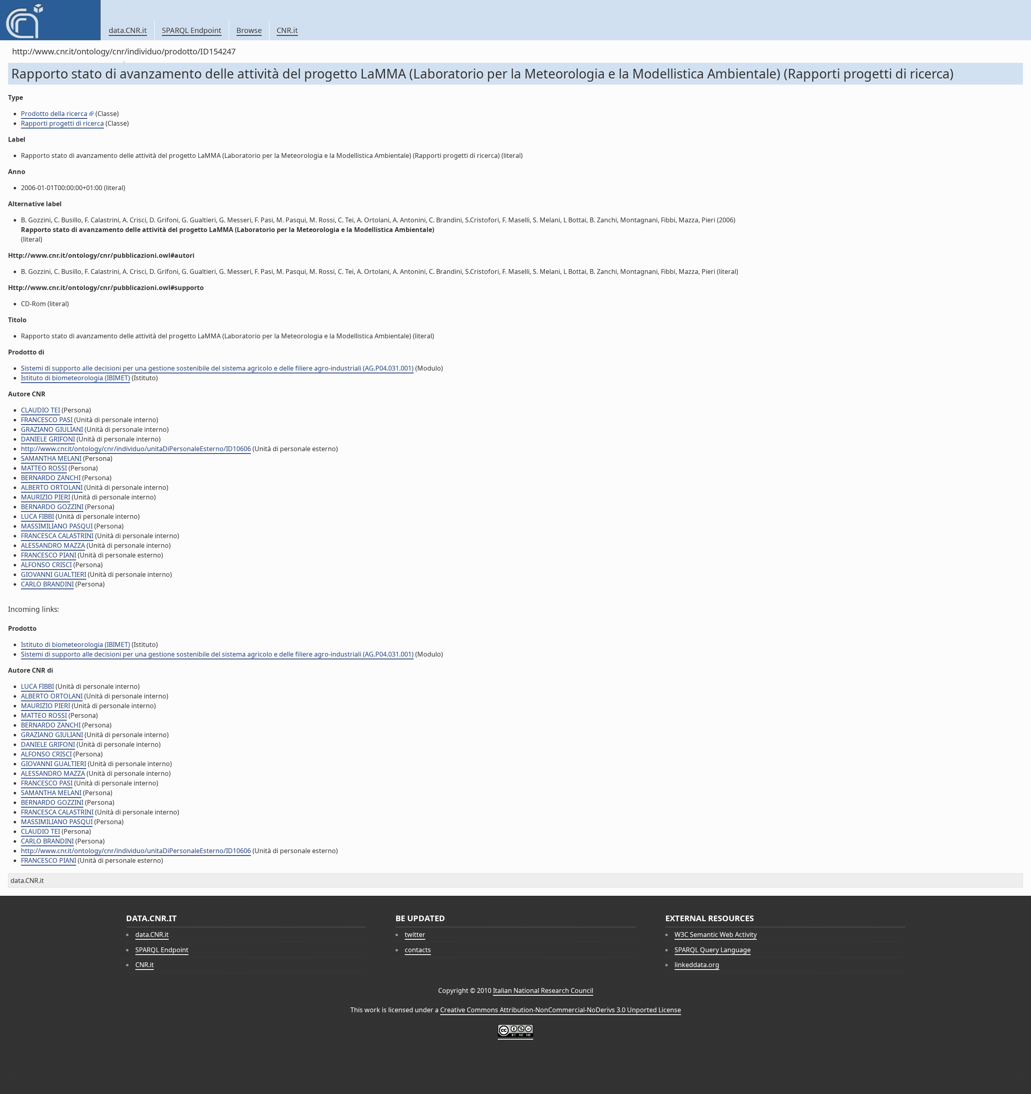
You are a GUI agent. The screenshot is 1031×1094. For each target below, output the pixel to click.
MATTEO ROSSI (44, 468)
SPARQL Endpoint (192, 30)
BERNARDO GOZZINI (52, 506)
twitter (415, 934)
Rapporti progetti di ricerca (62, 123)
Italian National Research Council (543, 990)
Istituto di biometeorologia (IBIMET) (75, 377)
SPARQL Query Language (713, 949)
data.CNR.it (128, 30)
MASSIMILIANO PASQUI (57, 526)
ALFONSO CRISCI (46, 564)
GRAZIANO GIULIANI (52, 429)
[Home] (50, 20)
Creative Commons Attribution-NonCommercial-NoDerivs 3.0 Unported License (560, 1009)
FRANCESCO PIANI (48, 555)
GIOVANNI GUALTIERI (53, 574)
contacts (418, 949)
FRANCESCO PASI (46, 419)
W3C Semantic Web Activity (716, 934)
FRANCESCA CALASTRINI (57, 535)
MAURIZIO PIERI (45, 497)
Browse (249, 30)
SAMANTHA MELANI (51, 458)
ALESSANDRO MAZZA (53, 545)
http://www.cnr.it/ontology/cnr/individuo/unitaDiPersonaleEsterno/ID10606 (136, 448)
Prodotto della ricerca (54, 113)
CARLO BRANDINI (47, 584)
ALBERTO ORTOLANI (52, 487)
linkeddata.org (697, 964)
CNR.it (287, 30)
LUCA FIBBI (37, 516)
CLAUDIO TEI (40, 410)
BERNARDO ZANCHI (51, 477)
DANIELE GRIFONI (48, 439)
